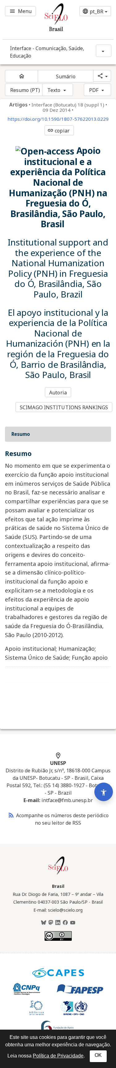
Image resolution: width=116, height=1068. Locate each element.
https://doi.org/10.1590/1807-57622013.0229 (58, 119)
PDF (93, 90)
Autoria (58, 392)
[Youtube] (72, 922)
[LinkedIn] (57, 922)
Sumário (66, 76)
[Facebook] (65, 922)
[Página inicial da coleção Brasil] (58, 873)
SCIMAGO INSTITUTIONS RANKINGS (64, 407)
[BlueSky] (43, 922)
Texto (54, 90)
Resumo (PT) (25, 90)
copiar (58, 130)
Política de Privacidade (58, 1055)
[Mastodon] (51, 922)
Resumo (20, 434)
